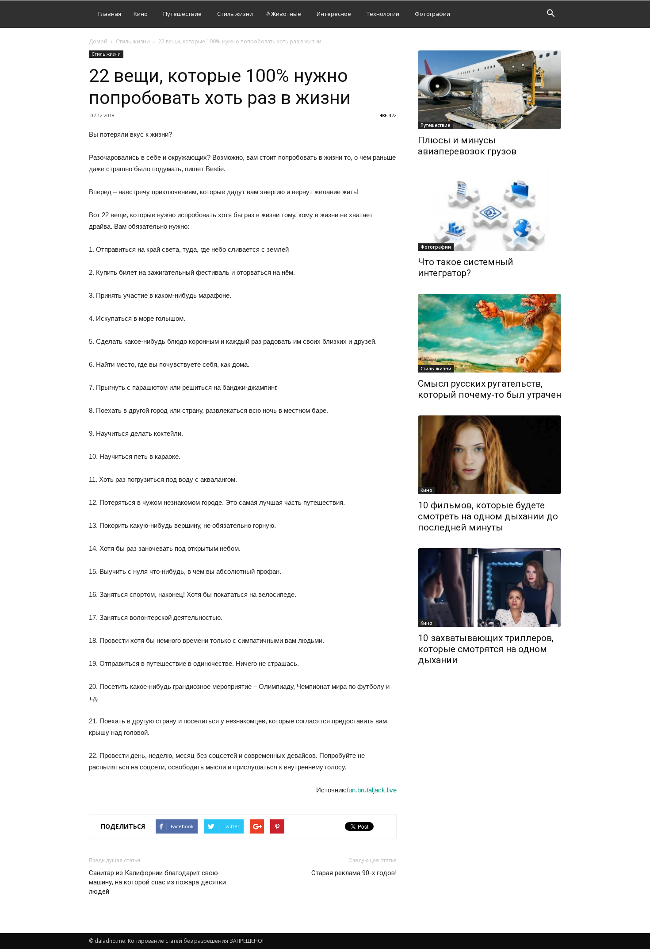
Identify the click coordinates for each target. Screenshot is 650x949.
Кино (141, 14)
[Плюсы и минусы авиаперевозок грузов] (489, 89)
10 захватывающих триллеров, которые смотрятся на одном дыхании (486, 649)
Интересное (334, 14)
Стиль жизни (235, 14)
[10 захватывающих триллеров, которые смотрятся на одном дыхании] (489, 587)
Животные (286, 14)
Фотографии (432, 14)
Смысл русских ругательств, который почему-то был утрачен (489, 389)
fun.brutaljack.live (372, 790)
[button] (550, 14)
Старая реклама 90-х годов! (354, 873)
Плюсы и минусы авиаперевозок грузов (467, 146)
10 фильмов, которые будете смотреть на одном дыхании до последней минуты (488, 516)
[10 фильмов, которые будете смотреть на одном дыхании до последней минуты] (489, 454)
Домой (98, 41)
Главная (109, 14)
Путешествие (182, 14)
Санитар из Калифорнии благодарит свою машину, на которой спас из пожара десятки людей (157, 882)
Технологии (383, 14)
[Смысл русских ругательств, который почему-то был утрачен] (489, 333)
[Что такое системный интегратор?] (489, 211)
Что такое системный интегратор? (465, 267)
